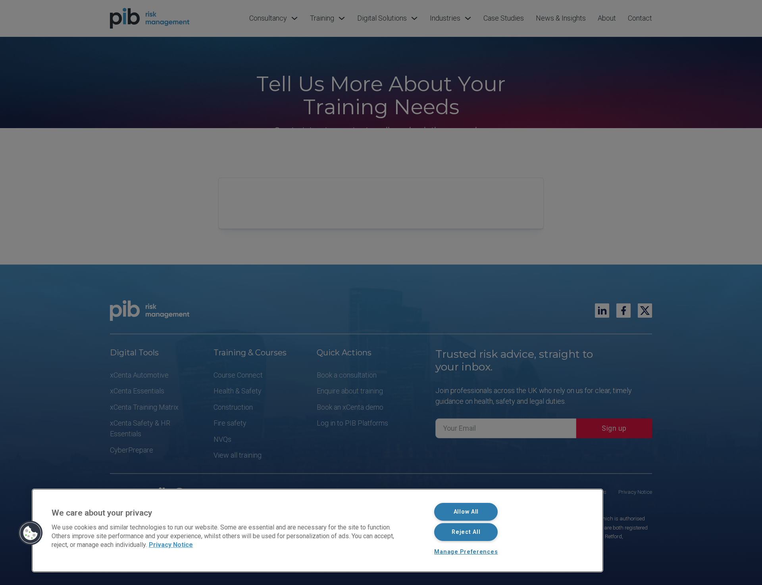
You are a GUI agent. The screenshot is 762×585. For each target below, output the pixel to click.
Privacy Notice (171, 545)
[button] (30, 533)
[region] (317, 530)
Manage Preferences (466, 552)
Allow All (466, 511)
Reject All (466, 532)
